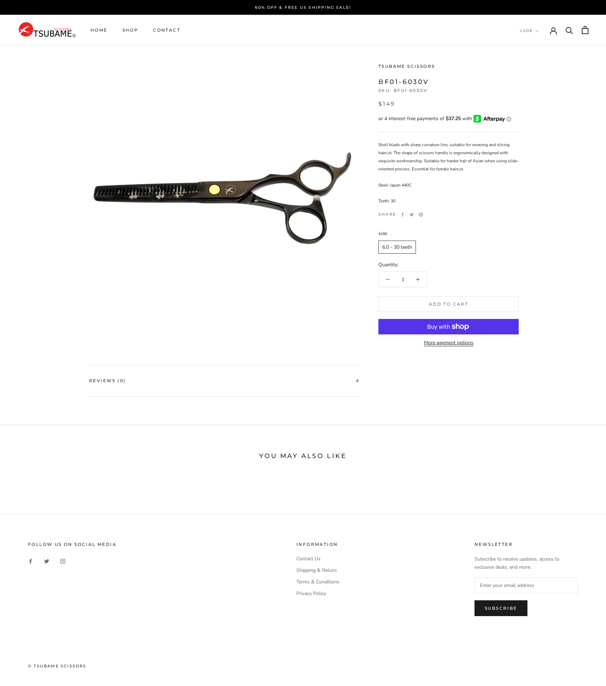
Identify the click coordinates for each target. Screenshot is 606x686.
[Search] (569, 30)
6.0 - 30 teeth (397, 247)
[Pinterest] (421, 215)
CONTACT (166, 30)
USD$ (526, 30)
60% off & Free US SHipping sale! (303, 7)
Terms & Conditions (317, 582)
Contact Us (308, 558)
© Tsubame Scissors (57, 666)
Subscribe (501, 608)
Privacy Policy (311, 593)
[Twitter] (412, 215)
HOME (99, 30)
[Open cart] (585, 30)
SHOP (130, 30)
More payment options (448, 342)
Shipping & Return (316, 570)
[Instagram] (62, 561)
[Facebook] (402, 215)
